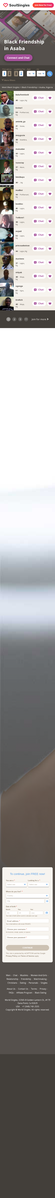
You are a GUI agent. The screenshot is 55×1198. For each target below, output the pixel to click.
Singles (44, 983)
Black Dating (40, 992)
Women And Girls (39, 975)
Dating (23, 983)
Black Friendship (29, 87)
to (38, 69)
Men (8, 975)
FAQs (11, 992)
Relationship (12, 979)
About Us (11, 989)
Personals (33, 983)
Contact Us (23, 989)
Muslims (24, 975)
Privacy (43, 989)
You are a (6, 69)
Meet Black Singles (10, 87)
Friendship (26, 979)
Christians (12, 983)
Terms (34, 989)
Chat (15, 975)
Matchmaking (40, 979)
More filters (9, 80)
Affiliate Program (24, 992)
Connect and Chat (18, 57)
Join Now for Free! (43, 5)
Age (29, 69)
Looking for (19, 69)
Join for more (39, 319)
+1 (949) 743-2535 (30, 1006)
